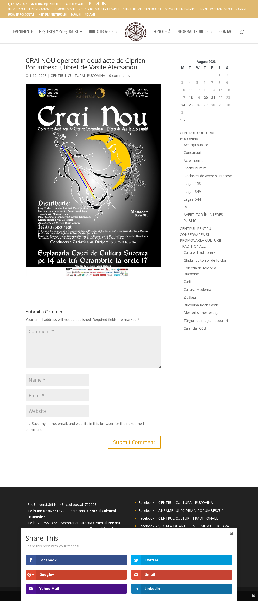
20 (206, 97)
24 (183, 105)
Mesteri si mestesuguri (202, 312)
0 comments (119, 75)
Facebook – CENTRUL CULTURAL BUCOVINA (175, 502)
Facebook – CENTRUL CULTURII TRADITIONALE (178, 518)
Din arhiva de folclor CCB (216, 9)
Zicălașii (190, 297)
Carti (187, 281)
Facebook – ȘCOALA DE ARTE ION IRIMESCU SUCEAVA (183, 526)
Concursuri (192, 152)
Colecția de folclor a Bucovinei (99, 9)
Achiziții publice (196, 144)
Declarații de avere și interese (208, 175)
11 (191, 89)
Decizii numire (195, 168)
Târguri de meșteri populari (206, 320)
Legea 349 (192, 191)
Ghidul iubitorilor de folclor (142, 9)
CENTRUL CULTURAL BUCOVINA (78, 75)
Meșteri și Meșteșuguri (53, 14)
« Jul (183, 119)
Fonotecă (161, 32)
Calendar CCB (195, 328)
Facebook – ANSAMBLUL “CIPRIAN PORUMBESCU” (180, 510)
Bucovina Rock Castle (21, 14)
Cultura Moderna (197, 289)
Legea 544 (192, 199)
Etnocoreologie (65, 9)
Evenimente (23, 32)
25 (191, 105)
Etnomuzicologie (40, 9)
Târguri (76, 14)
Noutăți (90, 14)
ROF (187, 206)
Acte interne (193, 160)
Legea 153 (192, 183)
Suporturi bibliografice (180, 9)
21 (213, 97)
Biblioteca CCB (16, 9)
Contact (226, 32)
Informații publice (192, 32)
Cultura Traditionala (200, 252)
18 (191, 97)
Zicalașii (241, 9)
